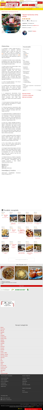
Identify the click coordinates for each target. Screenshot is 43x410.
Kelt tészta (2, 346)
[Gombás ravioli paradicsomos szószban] (21, 279)
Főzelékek (2, 335)
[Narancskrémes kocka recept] (37, 236)
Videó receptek (14, 9)
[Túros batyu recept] (5, 216)
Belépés (25, 5)
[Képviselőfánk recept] (37, 251)
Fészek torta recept (21, 223)
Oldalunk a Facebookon (7, 399)
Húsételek (2, 343)
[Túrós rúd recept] (29, 221)
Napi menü (21, 285)
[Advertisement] (21, 191)
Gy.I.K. (23, 390)
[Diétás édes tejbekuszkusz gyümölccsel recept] (13, 221)
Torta (1, 371)
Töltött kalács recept (29, 237)
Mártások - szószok (4, 354)
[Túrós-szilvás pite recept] (5, 251)
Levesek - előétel (4, 352)
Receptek (6, 11)
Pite (1, 359)
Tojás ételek (3, 370)
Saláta (2, 363)
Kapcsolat (40, 404)
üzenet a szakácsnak (28, 95)
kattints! (32, 406)
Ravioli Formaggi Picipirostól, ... (5, 238)
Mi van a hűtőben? (21, 9)
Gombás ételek (3, 336)
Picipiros (34, 31)
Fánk (1, 333)
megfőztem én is (36, 25)
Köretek (2, 351)
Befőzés (2, 327)
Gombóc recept (3, 338)
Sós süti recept (3, 365)
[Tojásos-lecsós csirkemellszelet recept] (29, 251)
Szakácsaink (3, 383)
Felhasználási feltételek (24, 404)
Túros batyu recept (5, 217)
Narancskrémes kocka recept (37, 238)
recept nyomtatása (28, 97)
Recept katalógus (7, 9)
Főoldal (2, 9)
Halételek (2, 340)
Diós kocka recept (13, 232)
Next (20, 27)
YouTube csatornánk (6, 398)
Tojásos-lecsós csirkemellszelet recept (29, 253)
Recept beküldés (29, 9)
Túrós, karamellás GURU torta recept (21, 253)
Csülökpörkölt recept (13, 247)
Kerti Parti (2, 349)
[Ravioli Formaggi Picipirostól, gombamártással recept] (5, 236)
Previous (2, 27)
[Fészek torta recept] (21, 221)
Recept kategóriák (26, 375)
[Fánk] (35, 279)
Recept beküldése (4, 378)
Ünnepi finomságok (4, 373)
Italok (2, 344)
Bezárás (20, 408)
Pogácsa (2, 362)
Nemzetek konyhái (4, 355)
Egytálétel (2, 332)
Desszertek (3, 328)
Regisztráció (31, 5)
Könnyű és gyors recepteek (6, 375)
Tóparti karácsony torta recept (13, 11)
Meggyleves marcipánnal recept (21, 232)
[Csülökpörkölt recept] (13, 245)
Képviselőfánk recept (37, 252)
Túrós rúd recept (29, 223)
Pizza (2, 360)
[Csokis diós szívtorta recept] (37, 221)
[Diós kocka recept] (13, 230)
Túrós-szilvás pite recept (5, 253)
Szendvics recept (4, 367)
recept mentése (27, 93)
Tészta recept (3, 368)
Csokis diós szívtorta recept (37, 223)
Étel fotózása (25, 392)
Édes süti (2, 330)
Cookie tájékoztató (33, 404)
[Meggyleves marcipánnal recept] (21, 230)
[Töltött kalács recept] (29, 236)
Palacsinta (2, 357)
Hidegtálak (2, 341)
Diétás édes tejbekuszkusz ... (13, 223)
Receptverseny (4, 384)
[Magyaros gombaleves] (7, 279)
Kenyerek (2, 348)
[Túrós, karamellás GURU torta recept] (21, 251)
